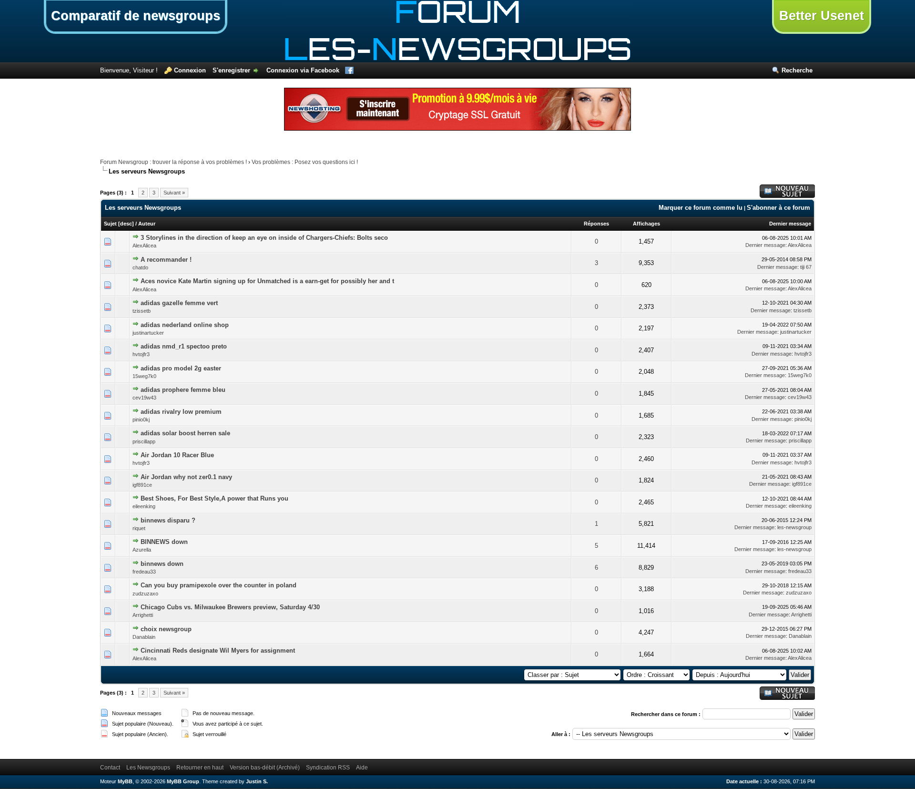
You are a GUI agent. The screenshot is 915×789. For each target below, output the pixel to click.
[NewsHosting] (457, 128)
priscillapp (143, 441)
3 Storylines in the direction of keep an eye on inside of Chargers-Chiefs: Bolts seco (264, 237)
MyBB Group (183, 781)
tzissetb (141, 311)
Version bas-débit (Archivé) (265, 767)
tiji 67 (806, 267)
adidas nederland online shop (185, 324)
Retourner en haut (200, 767)
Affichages (646, 223)
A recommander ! (166, 259)
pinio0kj (141, 419)
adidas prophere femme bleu (183, 389)
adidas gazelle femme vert (179, 303)
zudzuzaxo (145, 593)
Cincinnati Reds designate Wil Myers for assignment (218, 650)
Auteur (146, 223)
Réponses (596, 223)
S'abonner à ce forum (778, 207)
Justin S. (257, 781)
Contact (110, 767)
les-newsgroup (794, 527)
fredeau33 (144, 571)
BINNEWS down (164, 541)
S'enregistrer (231, 70)
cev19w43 (144, 397)
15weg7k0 (144, 376)
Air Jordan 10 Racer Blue (177, 455)
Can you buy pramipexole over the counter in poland (218, 585)
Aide (362, 767)
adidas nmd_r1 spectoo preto (184, 346)
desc (126, 223)
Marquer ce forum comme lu (700, 207)
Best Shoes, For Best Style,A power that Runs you (214, 498)
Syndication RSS (328, 767)
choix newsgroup (166, 629)
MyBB (125, 781)
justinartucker (148, 333)
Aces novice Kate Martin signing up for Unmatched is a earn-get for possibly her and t (267, 281)
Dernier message (790, 223)
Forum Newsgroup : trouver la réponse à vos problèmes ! (173, 162)
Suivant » (174, 192)
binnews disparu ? (168, 520)
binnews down (162, 563)
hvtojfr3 (141, 354)
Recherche (797, 70)
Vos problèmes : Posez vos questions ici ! (305, 162)
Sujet (110, 223)
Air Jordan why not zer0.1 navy (186, 477)
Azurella (141, 550)
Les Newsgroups (148, 767)
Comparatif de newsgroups (135, 16)
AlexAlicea (144, 245)
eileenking (143, 506)
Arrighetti (142, 615)
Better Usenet (821, 16)
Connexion (190, 70)
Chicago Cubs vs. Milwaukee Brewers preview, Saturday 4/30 (230, 607)
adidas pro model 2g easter (181, 368)
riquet (138, 528)
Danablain (143, 637)
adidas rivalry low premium (181, 411)
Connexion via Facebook (302, 70)
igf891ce (142, 485)
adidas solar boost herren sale (185, 433)
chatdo (140, 267)
